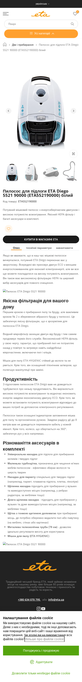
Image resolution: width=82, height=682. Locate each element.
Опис (16, 248)
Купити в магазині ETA (41, 239)
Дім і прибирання (23, 44)
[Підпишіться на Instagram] (39, 608)
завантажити (64, 248)
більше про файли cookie (44, 639)
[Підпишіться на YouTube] (43, 608)
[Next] (73, 111)
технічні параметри (39, 248)
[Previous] (8, 111)
